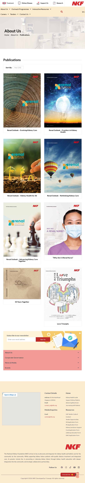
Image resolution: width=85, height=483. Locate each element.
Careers (4, 14)
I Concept (48, 478)
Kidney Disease (27, 3)
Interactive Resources (40, 9)
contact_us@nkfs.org (51, 405)
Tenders (13, 14)
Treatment (10, 3)
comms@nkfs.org (50, 417)
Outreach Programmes (20, 9)
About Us (4, 9)
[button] (61, 12)
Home (6, 35)
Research (60, 3)
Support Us (44, 3)
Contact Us (24, 14)
